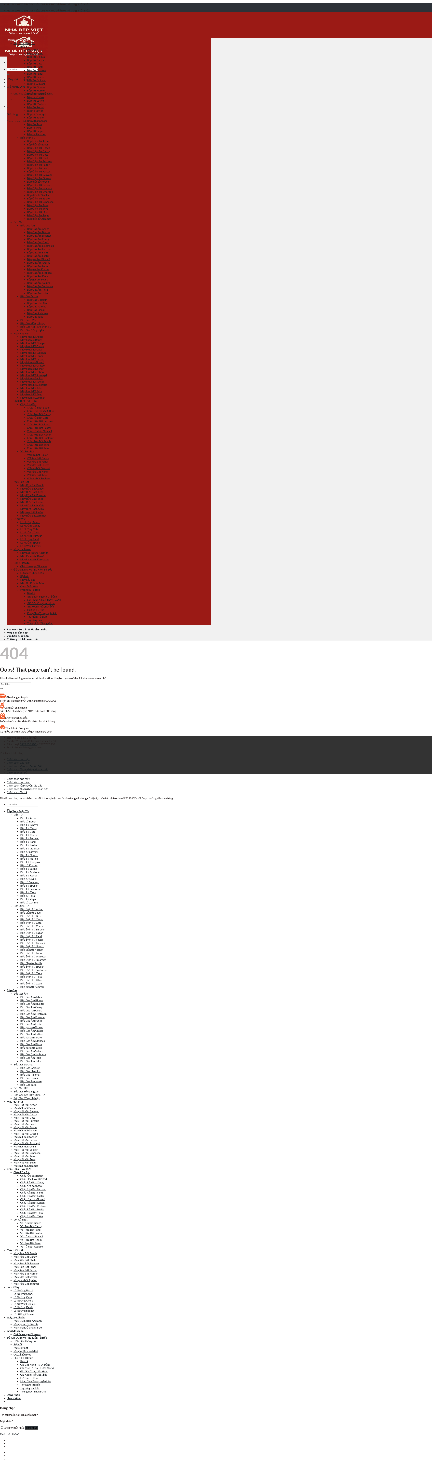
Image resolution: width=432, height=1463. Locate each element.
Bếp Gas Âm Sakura (38, 282)
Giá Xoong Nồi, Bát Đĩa (40, 606)
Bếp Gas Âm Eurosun (39, 249)
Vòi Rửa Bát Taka (37, 475)
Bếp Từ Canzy (35, 60)
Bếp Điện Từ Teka (37, 208)
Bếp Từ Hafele (36, 90)
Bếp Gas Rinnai (36, 309)
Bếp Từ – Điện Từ (24, 43)
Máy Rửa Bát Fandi (31, 498)
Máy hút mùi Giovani (32, 362)
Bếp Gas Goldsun (37, 299)
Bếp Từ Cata (34, 63)
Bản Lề (31, 593)
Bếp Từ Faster (35, 76)
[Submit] (8, 74)
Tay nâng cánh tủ (36, 619)
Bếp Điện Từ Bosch (38, 147)
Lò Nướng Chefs (30, 532)
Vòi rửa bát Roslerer (38, 478)
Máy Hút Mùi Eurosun (33, 352)
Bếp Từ (24, 46)
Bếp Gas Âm (27, 225)
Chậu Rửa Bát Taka (38, 448)
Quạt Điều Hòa (29, 586)
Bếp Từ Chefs (35, 66)
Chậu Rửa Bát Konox (39, 434)
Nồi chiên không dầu (32, 572)
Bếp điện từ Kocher (38, 181)
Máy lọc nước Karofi (32, 556)
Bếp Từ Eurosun (36, 70)
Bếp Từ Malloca (36, 103)
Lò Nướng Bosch (30, 522)
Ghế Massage (22, 562)
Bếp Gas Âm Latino (38, 265)
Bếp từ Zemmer (36, 134)
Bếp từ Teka (34, 127)
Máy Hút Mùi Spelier (32, 381)
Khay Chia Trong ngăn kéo (42, 613)
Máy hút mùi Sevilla (31, 378)
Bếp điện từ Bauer (37, 144)
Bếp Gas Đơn (28, 319)
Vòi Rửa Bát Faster (38, 464)
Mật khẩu (6, 1421)
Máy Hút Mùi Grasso (32, 365)
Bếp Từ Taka (34, 124)
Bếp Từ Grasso (36, 87)
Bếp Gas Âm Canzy (38, 238)
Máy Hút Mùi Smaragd (33, 375)
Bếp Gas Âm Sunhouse (40, 286)
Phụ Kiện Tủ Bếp (30, 589)
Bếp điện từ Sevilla (38, 195)
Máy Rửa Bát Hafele (32, 505)
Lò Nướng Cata (29, 529)
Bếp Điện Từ (27, 137)
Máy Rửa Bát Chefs (31, 491)
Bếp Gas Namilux (37, 303)
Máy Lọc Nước (22, 549)
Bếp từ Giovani (36, 83)
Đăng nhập (31, 1428)
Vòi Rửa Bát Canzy (38, 458)
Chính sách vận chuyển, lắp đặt (24, 765)
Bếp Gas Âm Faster (38, 255)
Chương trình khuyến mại (22, 639)
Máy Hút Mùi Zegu (31, 394)
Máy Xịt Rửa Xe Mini (32, 583)
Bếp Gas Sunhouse (37, 313)
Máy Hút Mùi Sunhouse (33, 384)
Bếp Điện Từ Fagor (38, 164)
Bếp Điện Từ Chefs (38, 157)
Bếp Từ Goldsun (36, 80)
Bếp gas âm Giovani (38, 259)
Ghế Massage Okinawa (33, 566)
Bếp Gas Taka (35, 316)
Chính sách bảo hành (18, 762)
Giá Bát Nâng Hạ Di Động (42, 596)
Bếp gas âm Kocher (38, 269)
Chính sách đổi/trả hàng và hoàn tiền (27, 769)
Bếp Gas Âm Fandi (37, 252)
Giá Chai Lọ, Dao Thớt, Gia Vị (44, 599)
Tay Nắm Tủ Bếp (37, 616)
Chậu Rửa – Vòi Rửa (25, 400)
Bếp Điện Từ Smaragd (40, 191)
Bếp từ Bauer (35, 53)
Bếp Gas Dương (29, 296)
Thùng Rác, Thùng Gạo (40, 623)
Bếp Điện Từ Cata (37, 154)
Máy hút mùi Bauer (31, 339)
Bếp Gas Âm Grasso (38, 262)
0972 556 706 (28, 744)
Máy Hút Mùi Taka (31, 387)
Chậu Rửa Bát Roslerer (40, 437)
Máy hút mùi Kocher (32, 368)
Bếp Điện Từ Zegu (38, 215)
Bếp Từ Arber (35, 49)
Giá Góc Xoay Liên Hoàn (41, 603)
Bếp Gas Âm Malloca (39, 272)
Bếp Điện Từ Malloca (39, 188)
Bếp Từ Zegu (35, 130)
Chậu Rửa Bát (28, 404)
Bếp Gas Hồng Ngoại (32, 323)
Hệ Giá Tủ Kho (35, 609)
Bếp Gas (18, 222)
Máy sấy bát (27, 579)
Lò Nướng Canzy (30, 525)
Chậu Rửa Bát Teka (38, 444)
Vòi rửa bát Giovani (38, 468)
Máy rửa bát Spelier (31, 512)
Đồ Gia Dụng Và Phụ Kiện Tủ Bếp (33, 569)
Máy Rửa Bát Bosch (32, 485)
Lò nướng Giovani (30, 545)
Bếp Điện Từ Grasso (39, 178)
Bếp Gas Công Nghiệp (33, 330)
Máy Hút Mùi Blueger (33, 343)
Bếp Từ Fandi (35, 73)
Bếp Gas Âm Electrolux (40, 245)
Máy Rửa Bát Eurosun (33, 495)
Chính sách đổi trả (17, 772)
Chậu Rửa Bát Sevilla (39, 441)
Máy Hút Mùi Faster (32, 359)
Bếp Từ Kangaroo (37, 93)
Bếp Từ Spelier (36, 117)
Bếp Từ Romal (35, 107)
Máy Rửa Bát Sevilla (32, 508)
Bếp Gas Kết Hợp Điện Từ (35, 326)
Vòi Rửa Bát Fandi (37, 461)
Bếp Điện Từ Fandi (38, 168)
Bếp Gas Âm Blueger (39, 235)
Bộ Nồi (24, 576)
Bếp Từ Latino (35, 100)
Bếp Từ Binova (36, 56)
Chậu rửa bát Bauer (38, 407)
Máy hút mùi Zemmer (32, 397)
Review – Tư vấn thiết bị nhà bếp (27, 629)
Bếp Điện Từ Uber (38, 211)
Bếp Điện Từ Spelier (39, 198)
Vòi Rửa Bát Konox (38, 471)
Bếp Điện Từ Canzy (38, 151)
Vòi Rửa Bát (27, 451)
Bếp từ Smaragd (36, 114)
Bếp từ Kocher (35, 97)
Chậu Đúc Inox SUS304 (40, 410)
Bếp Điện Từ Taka (37, 205)
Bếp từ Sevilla (35, 110)
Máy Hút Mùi (21, 333)
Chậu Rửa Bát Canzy (39, 414)
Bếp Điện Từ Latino (38, 184)
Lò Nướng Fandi (29, 539)
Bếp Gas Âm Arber (38, 228)
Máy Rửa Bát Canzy (32, 488)
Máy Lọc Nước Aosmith (34, 552)
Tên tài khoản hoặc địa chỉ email (19, 1414)
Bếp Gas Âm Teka (37, 292)
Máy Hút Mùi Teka (31, 391)
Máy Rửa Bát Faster (32, 502)
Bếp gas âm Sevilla (37, 279)
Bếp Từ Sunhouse (37, 120)
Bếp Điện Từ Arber (38, 141)
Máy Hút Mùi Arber (31, 336)
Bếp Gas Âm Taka (37, 289)
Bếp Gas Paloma (36, 306)
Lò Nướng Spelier (30, 542)
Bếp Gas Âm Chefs (38, 242)
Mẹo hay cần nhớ (17, 632)
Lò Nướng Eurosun (31, 535)
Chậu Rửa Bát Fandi (38, 424)
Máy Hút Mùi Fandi (31, 355)
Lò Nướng (20, 518)
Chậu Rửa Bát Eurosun (40, 421)
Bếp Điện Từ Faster (38, 171)
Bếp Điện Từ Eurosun (39, 161)
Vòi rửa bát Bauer (37, 454)
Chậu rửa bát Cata (37, 417)
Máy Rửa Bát (21, 481)
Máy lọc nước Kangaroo (34, 559)
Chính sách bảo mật (18, 759)
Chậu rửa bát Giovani (39, 431)
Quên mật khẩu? (9, 1433)
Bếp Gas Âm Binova (38, 232)
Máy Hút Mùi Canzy (32, 346)
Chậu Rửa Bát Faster (39, 427)
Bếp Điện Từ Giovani (39, 174)
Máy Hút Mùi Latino (32, 371)
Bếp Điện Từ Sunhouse (40, 201)
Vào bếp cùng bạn (18, 635)
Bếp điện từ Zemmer (39, 218)
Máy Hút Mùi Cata (31, 349)
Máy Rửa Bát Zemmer (33, 515)
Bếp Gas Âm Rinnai (38, 276)
